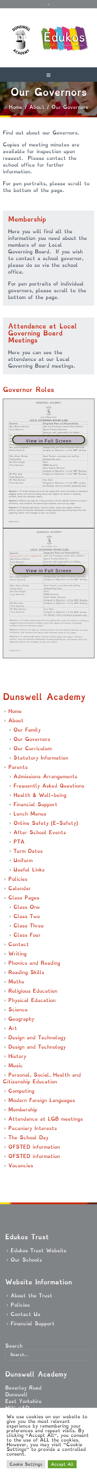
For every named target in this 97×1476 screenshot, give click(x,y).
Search (14, 1345)
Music (15, 1065)
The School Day (28, 1137)
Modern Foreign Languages (41, 1100)
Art (12, 1028)
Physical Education (32, 1000)
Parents (18, 767)
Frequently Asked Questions (48, 785)
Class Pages (23, 897)
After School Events (39, 832)
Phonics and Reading (34, 962)
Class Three (28, 925)
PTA (19, 841)
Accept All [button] (62, 1464)
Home (15, 107)
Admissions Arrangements (45, 776)
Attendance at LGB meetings (45, 1118)
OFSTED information (34, 1146)
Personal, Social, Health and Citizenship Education (42, 1078)
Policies (17, 879)
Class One (26, 907)
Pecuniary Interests (32, 1128)
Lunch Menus (29, 813)
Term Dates (28, 851)
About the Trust (31, 1295)
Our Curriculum (32, 748)
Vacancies (20, 1165)
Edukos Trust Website (38, 1250)
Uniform (23, 860)
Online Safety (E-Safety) (45, 823)
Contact (18, 944)
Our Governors (31, 739)
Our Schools (26, 1259)
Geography (21, 1018)
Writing (17, 953)
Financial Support (35, 804)
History (17, 1056)
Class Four (27, 935)
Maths (16, 981)
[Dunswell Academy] (48, 40)
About (36, 107)
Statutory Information (40, 757)
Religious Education (32, 990)
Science (18, 1009)
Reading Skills (26, 972)
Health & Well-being (39, 795)
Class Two (26, 916)
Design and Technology (37, 1037)
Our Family (27, 729)
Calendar (19, 888)
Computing (21, 1090)
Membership (22, 1109)
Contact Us (25, 1314)
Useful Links (28, 869)
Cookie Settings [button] (26, 1464)
